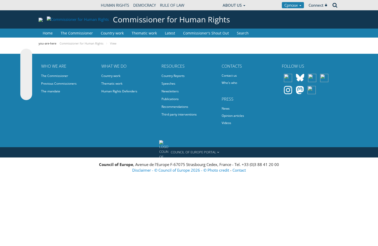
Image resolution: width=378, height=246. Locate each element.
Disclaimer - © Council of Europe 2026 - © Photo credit (181, 170)
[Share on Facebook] (26, 74)
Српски (291, 5)
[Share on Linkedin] (26, 84)
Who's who (229, 83)
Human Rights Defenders (119, 91)
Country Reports (173, 76)
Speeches (168, 83)
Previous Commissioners (59, 83)
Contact (239, 170)
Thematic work (144, 33)
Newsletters (170, 91)
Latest (170, 33)
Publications (170, 99)
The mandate (50, 91)
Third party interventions (179, 114)
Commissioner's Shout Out (206, 33)
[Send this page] (26, 94)
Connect (316, 5)
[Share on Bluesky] (26, 55)
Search (243, 33)
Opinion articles (233, 115)
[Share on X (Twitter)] (26, 65)
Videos (226, 123)
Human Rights (115, 5)
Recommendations (174, 106)
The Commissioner (77, 33)
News (226, 108)
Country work (112, 33)
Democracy (144, 5)
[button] (189, 152)
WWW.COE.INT (51, 5)
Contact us (229, 75)
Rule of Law (172, 5)
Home (48, 33)
